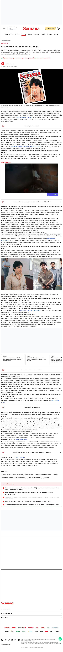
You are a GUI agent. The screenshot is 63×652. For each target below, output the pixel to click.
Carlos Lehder (6, 474)
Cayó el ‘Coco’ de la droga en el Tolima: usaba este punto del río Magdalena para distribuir (36, 359)
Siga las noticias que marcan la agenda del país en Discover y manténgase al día (26, 58)
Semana (3, 40)
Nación (9, 40)
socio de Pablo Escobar (24, 117)
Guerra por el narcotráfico (34, 477)
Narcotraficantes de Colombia (49, 474)
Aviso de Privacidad (7, 644)
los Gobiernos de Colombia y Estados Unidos (26, 146)
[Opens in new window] (6, 640)
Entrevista (46, 477)
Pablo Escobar (19, 457)
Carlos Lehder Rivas (17, 474)
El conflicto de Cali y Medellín (30, 310)
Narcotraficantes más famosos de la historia (13, 477)
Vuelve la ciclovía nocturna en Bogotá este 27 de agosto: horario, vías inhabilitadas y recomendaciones (13, 359)
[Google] (2, 640)
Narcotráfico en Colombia (32, 474)
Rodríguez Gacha (21, 440)
